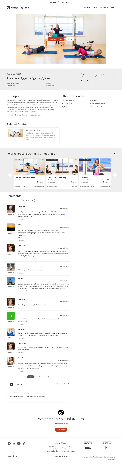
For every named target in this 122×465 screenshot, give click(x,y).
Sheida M (20, 358)
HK (19, 313)
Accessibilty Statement (61, 456)
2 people (61, 208)
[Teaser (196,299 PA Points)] (11, 366)
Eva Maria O (21, 206)
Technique (67, 107)
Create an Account (25, 396)
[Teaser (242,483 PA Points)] (11, 321)
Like (85, 75)
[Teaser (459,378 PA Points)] (11, 286)
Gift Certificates (52, 447)
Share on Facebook (87, 81)
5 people (61, 248)
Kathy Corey (11, 86)
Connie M (21, 278)
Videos (95, 8)
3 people (61, 315)
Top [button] (31, 377)
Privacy (61, 447)
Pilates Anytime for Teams (61, 449)
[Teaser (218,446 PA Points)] (11, 254)
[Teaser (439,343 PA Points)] (11, 233)
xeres (19, 225)
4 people (61, 227)
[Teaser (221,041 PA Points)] (11, 272)
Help (58, 443)
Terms (66, 447)
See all (111, 153)
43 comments (50, 86)
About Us (87, 8)
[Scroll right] (115, 175)
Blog (64, 443)
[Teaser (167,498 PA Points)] (11, 214)
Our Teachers (104, 8)
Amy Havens (22, 329)
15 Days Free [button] (64, 2)
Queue (104, 75)
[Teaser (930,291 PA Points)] (11, 338)
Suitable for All (69, 100)
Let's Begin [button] (61, 430)
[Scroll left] (10, 175)
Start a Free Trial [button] (56, 39)
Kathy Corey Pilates (98, 103)
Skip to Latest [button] (27, 200)
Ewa (19, 264)
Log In (113, 8)
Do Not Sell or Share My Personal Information (61, 451)
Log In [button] (70, 39)
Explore (71, 447)
